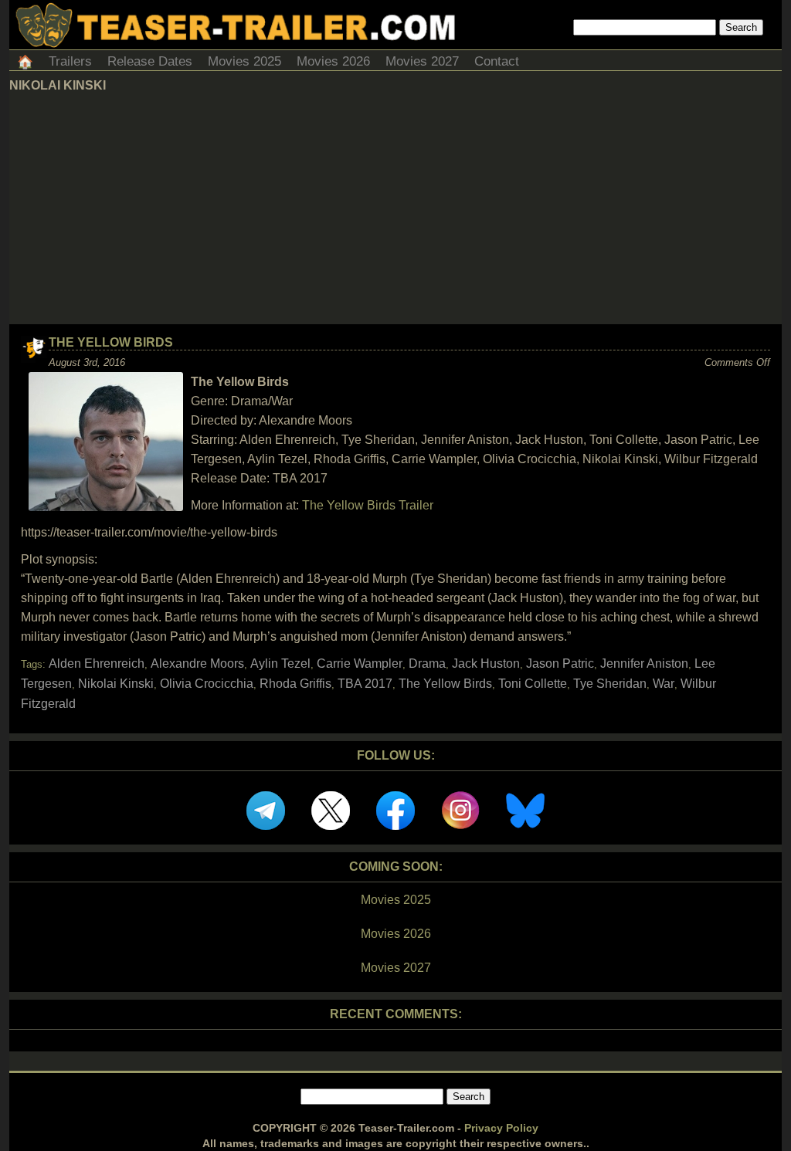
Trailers (70, 61)
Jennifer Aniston (644, 663)
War (663, 683)
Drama (427, 663)
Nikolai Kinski (116, 683)
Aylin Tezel (280, 663)
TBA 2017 (365, 683)
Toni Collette (532, 683)
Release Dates (149, 61)
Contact (496, 61)
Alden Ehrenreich (96, 663)
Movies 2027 (422, 61)
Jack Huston (486, 663)
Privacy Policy (501, 1128)
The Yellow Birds (111, 342)
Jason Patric (560, 663)
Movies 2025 (244, 61)
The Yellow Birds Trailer (367, 505)
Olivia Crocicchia (206, 683)
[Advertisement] (395, 208)
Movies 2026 (333, 61)
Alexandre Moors (197, 663)
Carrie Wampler (359, 663)
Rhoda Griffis (295, 683)
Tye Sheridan (610, 683)
